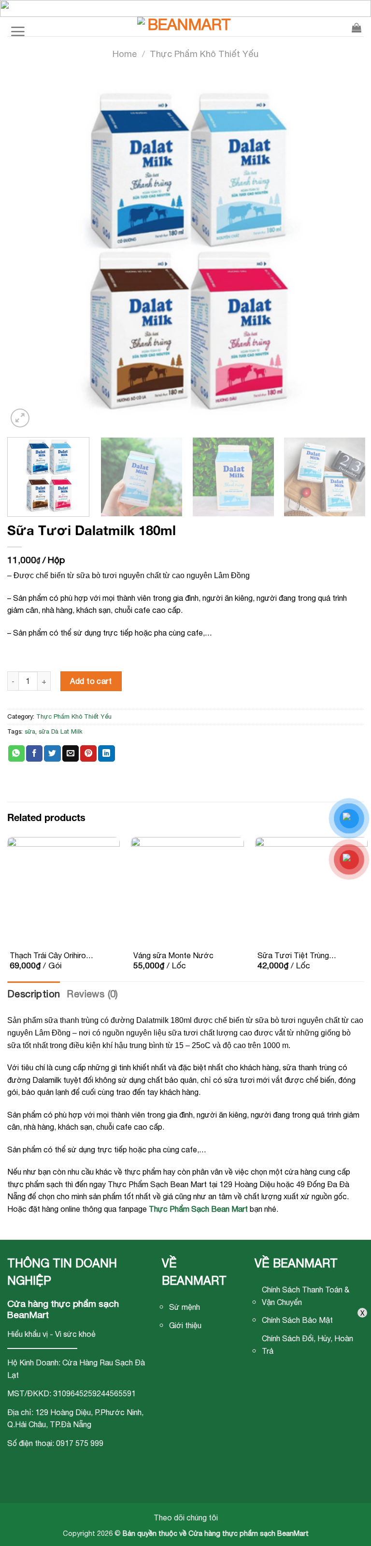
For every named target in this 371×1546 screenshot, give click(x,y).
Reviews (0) (92, 993)
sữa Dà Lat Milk (61, 731)
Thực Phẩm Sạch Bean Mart (198, 1209)
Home (125, 53)
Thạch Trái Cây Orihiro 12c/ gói (48, 956)
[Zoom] (20, 418)
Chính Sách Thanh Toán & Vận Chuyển (305, 1295)
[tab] (33, 994)
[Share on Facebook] (34, 753)
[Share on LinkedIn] (106, 753)
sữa (30, 731)
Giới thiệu (185, 1325)
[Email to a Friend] (70, 753)
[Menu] (18, 26)
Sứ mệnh (184, 1307)
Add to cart (91, 681)
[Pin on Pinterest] (88, 753)
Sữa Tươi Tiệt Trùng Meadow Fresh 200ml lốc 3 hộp (294, 956)
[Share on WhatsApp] (16, 753)
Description (33, 993)
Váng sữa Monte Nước (173, 955)
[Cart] (356, 26)
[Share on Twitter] (52, 753)
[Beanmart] (185, 26)
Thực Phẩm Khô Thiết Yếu (204, 53)
